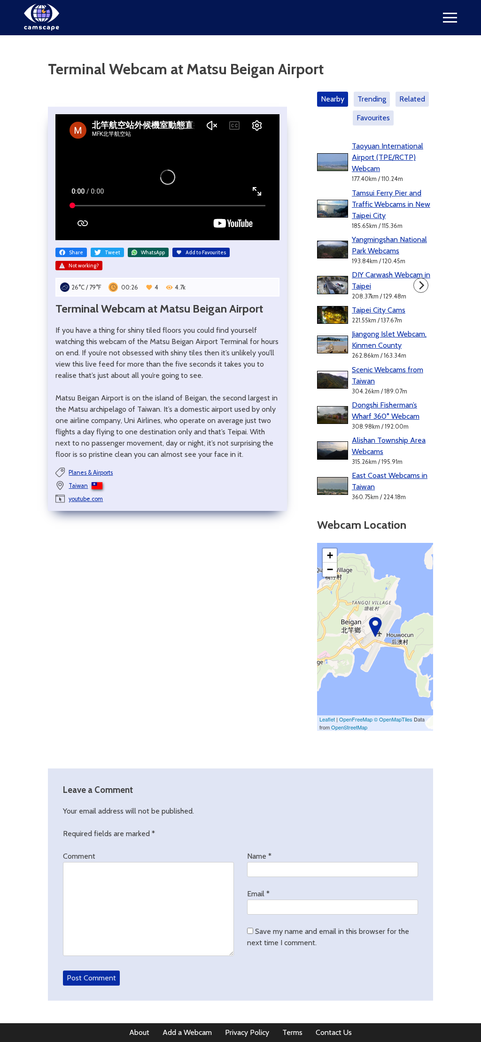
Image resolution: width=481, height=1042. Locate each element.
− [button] (330, 569)
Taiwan (78, 485)
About (139, 1032)
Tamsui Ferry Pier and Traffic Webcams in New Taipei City (391, 204)
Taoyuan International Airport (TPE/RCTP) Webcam (387, 157)
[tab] (334, 99)
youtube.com (86, 498)
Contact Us (334, 1032)
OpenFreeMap (355, 719)
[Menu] (450, 18)
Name (259, 856)
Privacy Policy (247, 1032)
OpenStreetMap (349, 727)
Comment (79, 856)
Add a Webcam (187, 1032)
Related (412, 98)
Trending (371, 98)
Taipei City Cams (378, 310)
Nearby (332, 98)
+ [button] (330, 555)
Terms (292, 1032)
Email (258, 893)
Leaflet (327, 719)
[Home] (41, 28)
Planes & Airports (91, 472)
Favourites (373, 117)
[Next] (420, 285)
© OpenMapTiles (393, 719)
